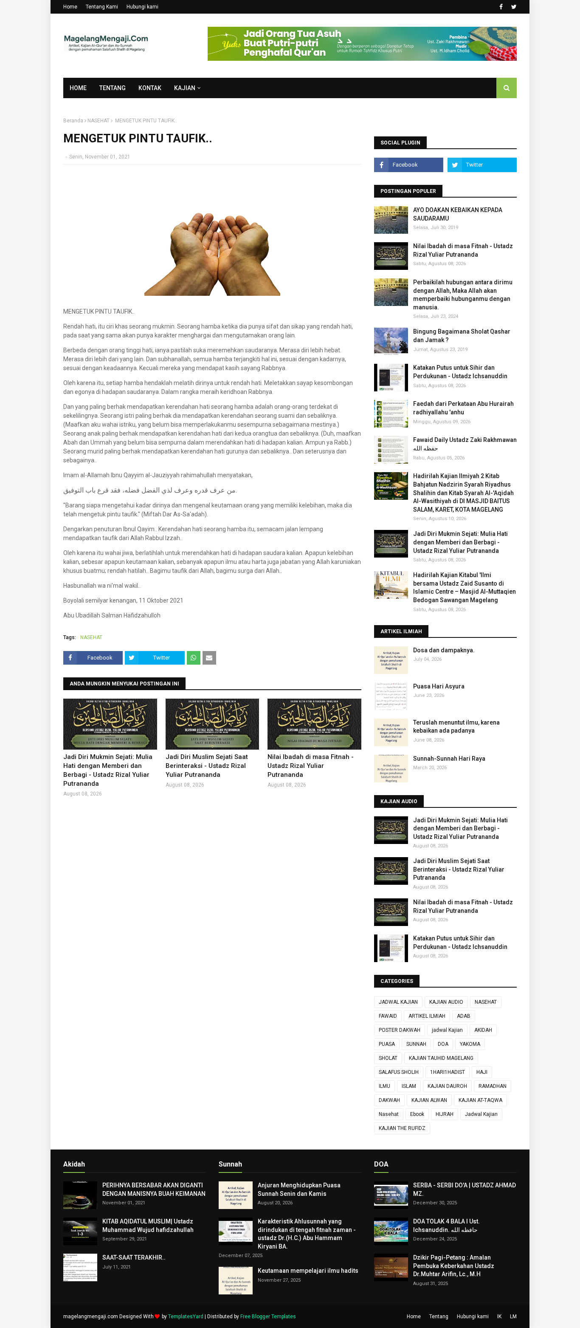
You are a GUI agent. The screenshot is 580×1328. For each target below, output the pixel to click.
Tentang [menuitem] (112, 88)
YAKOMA (470, 1044)
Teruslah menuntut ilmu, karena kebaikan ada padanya (456, 726)
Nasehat (389, 1114)
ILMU (384, 1086)
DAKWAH (389, 1100)
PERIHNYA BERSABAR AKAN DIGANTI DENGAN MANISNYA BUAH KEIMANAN (154, 1189)
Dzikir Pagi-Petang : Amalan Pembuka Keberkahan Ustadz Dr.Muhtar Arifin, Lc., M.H (453, 1265)
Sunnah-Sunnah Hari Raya (449, 758)
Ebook (417, 1114)
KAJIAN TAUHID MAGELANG (441, 1058)
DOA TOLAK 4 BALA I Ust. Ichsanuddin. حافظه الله (446, 1225)
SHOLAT (388, 1058)
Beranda (73, 121)
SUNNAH (416, 1044)
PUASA (387, 1044)
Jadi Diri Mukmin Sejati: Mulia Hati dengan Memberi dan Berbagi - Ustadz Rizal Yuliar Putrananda (107, 770)
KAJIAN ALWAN (429, 1100)
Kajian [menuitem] (184, 88)
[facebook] (501, 7)
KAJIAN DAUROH (447, 1086)
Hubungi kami (142, 7)
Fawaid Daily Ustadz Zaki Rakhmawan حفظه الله (465, 444)
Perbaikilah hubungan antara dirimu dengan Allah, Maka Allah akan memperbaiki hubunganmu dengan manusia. (462, 295)
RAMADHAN (493, 1086)
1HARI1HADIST (447, 1072)
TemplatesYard (185, 1317)
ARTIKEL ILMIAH (426, 1016)
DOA (443, 1044)
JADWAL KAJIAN (398, 1002)
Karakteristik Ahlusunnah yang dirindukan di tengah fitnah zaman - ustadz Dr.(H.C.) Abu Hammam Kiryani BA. (307, 1234)
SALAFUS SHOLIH (399, 1072)
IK (499, 1317)
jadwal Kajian (447, 1030)
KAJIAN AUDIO (446, 1002)
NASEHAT (98, 121)
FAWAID (388, 1016)
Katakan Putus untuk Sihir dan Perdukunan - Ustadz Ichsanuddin (460, 371)
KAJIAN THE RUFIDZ (402, 1128)
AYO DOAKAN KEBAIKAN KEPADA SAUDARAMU (457, 214)
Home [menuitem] (78, 88)
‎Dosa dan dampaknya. (444, 650)
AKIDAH (483, 1030)
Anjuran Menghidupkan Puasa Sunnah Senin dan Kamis (299, 1189)
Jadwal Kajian (481, 1114)
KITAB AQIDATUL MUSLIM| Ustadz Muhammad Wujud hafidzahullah (148, 1225)
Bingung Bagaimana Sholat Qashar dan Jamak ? (461, 335)
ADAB (463, 1016)
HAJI (481, 1072)
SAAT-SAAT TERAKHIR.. (134, 1257)
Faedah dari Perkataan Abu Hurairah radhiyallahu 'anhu (463, 408)
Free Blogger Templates (268, 1317)
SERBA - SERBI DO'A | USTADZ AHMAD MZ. (464, 1189)
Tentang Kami (102, 7)
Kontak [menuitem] (149, 88)
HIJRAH (444, 1114)
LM (513, 1317)
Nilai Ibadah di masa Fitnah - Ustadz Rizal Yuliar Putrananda (310, 766)
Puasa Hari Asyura (439, 686)
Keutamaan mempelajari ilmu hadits (308, 1270)
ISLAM (409, 1086)
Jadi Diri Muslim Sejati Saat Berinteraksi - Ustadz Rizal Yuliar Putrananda (207, 766)
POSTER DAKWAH (399, 1030)
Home (70, 7)
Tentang (438, 1317)
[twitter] (513, 7)
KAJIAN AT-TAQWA (480, 1100)
